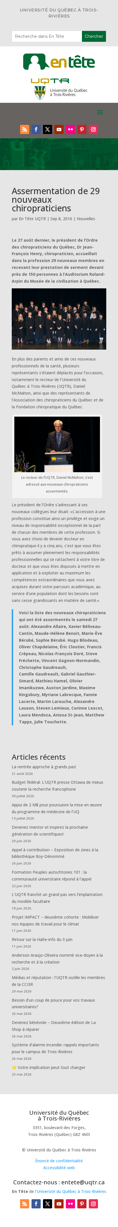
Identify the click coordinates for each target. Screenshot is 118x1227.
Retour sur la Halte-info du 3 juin (42, 939)
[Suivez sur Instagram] (93, 129)
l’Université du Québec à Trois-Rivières (70, 1191)
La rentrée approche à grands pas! (44, 766)
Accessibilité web (59, 1167)
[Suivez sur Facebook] (36, 129)
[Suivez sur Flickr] (70, 129)
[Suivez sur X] (47, 129)
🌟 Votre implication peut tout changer (48, 1067)
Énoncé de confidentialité (59, 1160)
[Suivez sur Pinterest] (81, 129)
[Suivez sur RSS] (24, 129)
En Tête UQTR (32, 218)
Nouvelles (86, 218)
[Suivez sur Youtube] (59, 129)
